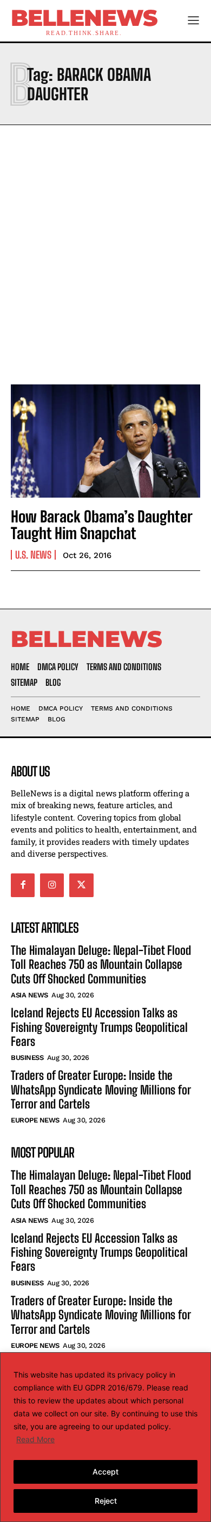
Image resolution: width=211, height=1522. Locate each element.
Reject (106, 1500)
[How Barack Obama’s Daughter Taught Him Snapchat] (105, 441)
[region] (105, 1437)
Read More (35, 1439)
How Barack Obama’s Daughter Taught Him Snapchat (102, 524)
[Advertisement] (105, 252)
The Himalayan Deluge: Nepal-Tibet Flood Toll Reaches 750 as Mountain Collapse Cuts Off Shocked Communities (101, 964)
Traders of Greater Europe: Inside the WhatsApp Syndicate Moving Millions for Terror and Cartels (101, 1089)
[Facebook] (23, 885)
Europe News (35, 1120)
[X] (81, 885)
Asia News (29, 995)
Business (27, 1057)
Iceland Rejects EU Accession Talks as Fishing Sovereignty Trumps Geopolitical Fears (99, 1027)
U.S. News (33, 555)
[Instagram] (52, 885)
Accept (105, 1471)
